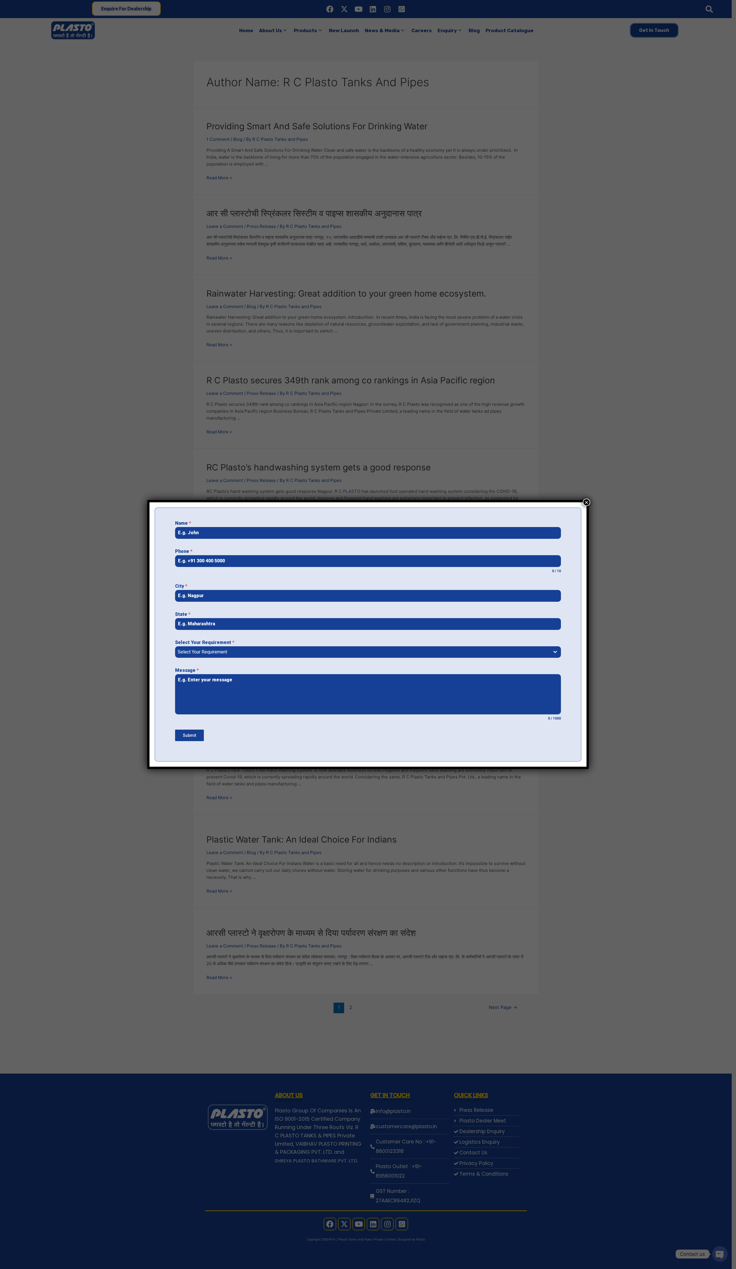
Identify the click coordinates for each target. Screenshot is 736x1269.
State (182, 614)
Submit (189, 735)
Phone (183, 551)
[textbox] (362, 652)
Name (183, 523)
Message (187, 670)
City (181, 586)
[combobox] (368, 652)
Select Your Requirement (204, 642)
